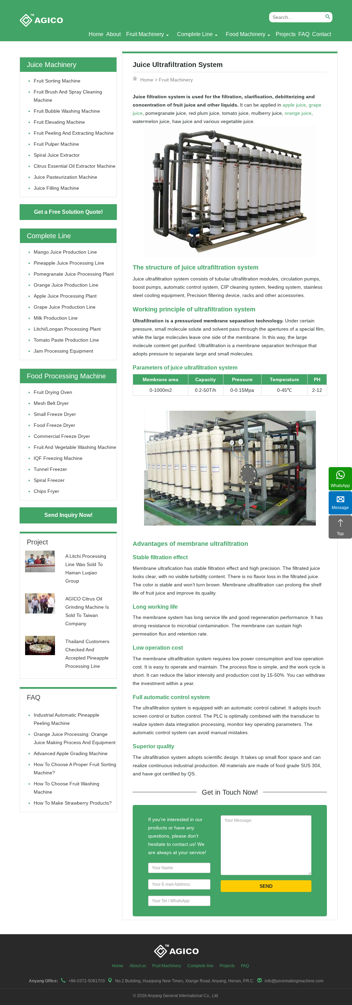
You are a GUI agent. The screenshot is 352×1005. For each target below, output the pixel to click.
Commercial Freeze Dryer (62, 436)
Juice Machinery (51, 64)
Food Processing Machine (66, 376)
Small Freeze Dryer (55, 414)
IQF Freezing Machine (58, 458)
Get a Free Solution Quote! (68, 212)
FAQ (303, 34)
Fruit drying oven (53, 392)
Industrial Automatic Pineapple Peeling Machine (66, 719)
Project (37, 542)
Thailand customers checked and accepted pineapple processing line (87, 654)
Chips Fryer (46, 491)
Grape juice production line (65, 307)
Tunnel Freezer (50, 469)
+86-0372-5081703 (86, 981)
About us (138, 965)
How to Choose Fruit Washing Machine (66, 788)
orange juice (298, 113)
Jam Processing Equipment (63, 351)
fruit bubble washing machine (67, 111)
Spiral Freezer (49, 480)
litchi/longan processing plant (67, 329)
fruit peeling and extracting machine (74, 133)
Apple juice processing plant (65, 296)
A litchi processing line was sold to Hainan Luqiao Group (85, 568)
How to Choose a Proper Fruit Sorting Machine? (75, 768)
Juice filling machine (56, 188)
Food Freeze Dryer (54, 425)
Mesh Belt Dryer (51, 403)
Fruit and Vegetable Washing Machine (75, 447)
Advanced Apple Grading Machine (71, 753)
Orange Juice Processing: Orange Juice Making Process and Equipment (75, 738)
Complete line (200, 965)
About (113, 34)
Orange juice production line (66, 285)
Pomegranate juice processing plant (74, 274)
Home (96, 34)
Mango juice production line (65, 252)
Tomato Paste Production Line (66, 340)
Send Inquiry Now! (68, 515)
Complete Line (195, 34)
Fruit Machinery (145, 34)
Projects (286, 34)
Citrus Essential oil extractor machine (75, 166)
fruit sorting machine (57, 81)
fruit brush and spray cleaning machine (68, 96)
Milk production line (56, 318)
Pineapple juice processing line (69, 263)
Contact (321, 34)
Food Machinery (245, 34)
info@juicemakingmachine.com (294, 981)
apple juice (294, 105)
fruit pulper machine (56, 144)
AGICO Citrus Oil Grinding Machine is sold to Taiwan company (87, 611)
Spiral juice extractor (57, 155)
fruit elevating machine (59, 122)
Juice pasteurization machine (65, 177)
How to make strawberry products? (73, 803)
